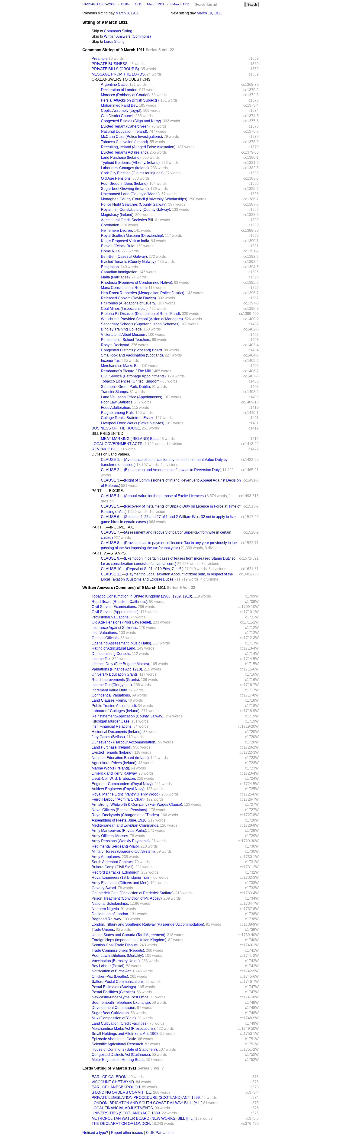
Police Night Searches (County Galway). (134, 204)
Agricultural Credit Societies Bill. (127, 220)
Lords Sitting (114, 41)
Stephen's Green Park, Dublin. (126, 387)
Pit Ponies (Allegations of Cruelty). (129, 303)
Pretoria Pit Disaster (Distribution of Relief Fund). (141, 314)
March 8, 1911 (127, 13)
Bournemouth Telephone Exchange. (121, 1002)
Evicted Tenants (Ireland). (112, 752)
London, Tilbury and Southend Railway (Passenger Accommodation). (148, 924)
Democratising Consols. (111, 654)
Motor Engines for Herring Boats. (118, 1060)
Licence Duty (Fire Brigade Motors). (121, 664)
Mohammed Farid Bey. (119, 105)
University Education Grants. (115, 674)
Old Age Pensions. (116, 178)
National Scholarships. (110, 903)
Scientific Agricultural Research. (118, 1044)
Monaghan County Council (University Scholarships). (144, 199)
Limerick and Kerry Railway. (115, 773)
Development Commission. (114, 1008)
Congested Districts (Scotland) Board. (132, 350)
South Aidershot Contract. (113, 862)
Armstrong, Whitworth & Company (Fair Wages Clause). (137, 804)
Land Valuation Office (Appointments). (132, 397)
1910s (126, 4)
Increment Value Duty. (110, 690)
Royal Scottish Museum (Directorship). (132, 236)
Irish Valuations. (105, 633)
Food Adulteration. (116, 407)
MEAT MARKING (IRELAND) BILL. (130, 439)
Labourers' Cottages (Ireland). (125, 168)
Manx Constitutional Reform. (124, 288)
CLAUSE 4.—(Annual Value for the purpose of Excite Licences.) (153, 496)
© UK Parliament (160, 1133)
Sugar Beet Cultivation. (111, 1013)
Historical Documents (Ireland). (117, 732)
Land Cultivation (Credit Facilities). (120, 1023)
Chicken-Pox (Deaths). (110, 976)
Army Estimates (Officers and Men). (120, 883)
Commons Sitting (118, 31)
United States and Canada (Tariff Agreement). (129, 935)
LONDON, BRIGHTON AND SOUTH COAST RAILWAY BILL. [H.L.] (147, 1103)
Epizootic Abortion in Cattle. (114, 1039)
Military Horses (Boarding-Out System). (124, 851)
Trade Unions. (103, 929)
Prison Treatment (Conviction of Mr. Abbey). (127, 898)
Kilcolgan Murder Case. (111, 721)
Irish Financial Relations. (112, 726)
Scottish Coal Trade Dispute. (115, 945)
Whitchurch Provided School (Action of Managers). (142, 319)
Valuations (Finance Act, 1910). (117, 669)
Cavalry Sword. (104, 888)
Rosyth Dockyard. (115, 345)
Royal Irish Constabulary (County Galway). (136, 209)
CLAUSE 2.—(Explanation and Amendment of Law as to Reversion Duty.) (161, 470)
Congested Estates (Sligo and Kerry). (131, 121)
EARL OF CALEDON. (110, 1077)
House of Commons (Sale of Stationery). (125, 1049)
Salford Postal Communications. (118, 982)
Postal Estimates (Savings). (114, 987)
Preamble (100, 58)
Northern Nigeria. (106, 909)
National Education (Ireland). (124, 131)
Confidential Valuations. (111, 695)
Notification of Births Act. (112, 971)
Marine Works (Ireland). (111, 768)
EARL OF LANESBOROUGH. (116, 1087)
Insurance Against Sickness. (115, 628)
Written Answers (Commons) (127, 36)
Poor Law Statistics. (117, 402)
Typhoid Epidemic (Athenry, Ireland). (131, 163)
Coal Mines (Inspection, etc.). (124, 308)
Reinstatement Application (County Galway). (128, 716)
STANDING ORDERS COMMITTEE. (122, 1092)
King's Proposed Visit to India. (125, 241)
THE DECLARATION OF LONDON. (121, 1124)
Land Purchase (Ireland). (121, 157)
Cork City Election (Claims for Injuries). (132, 173)
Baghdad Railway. (107, 919)
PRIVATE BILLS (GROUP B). (116, 69)
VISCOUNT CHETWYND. (113, 1082)
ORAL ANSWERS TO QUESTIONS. (121, 79)
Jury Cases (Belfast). (109, 737)
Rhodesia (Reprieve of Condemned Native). (137, 282)
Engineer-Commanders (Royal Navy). (123, 784)
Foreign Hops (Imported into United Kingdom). (129, 940)
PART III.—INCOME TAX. (113, 527)
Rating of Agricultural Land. (114, 648)
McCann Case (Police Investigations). (132, 137)
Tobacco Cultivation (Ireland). (125, 142)
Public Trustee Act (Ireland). (114, 706)
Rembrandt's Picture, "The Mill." (127, 371)
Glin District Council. (118, 116)
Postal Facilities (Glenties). (114, 992)
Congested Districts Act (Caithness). (121, 1054)
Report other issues (127, 1133)
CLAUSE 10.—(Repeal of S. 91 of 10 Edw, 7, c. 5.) (142, 569)
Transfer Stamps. (115, 392)
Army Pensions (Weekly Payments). (121, 841)
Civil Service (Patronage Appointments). (134, 376)
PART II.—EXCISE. (108, 491)
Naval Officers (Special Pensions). (120, 810)
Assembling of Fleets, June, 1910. (119, 820)
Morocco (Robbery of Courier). (126, 95)
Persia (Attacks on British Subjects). (130, 100)
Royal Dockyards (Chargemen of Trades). (126, 815)
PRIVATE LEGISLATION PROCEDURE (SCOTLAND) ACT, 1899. (146, 1097)
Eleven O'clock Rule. (118, 246)
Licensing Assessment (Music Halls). (122, 643)
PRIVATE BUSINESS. (110, 64)
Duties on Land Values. (111, 454)
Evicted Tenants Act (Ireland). (125, 152)
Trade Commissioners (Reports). (118, 950)
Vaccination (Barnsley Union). (116, 961)
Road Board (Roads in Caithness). (120, 602)
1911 (139, 4)
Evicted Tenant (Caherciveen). (126, 126)
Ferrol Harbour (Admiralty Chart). (118, 799)
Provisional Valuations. (110, 617)
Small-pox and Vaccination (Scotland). (132, 355)
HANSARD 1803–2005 (99, 4)
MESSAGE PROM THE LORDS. (119, 74)
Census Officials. (105, 638)
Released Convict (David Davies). (129, 298)
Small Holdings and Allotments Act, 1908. (125, 1034)
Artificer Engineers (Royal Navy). (118, 789)
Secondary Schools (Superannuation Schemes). (140, 324)
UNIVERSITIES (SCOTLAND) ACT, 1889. (126, 1113)
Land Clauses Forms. (109, 700)
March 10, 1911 (209, 13)
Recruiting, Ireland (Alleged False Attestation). (138, 147)
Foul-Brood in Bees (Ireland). (124, 183)
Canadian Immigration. (119, 272)
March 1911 (156, 4)
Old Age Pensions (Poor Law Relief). (122, 622)
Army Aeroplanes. (106, 857)
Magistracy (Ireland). (117, 215)
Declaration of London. (119, 90)
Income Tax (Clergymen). (112, 685)
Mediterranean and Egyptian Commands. (125, 825)
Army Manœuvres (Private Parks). (119, 830)
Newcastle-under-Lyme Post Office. (120, 997)
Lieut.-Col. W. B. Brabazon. (114, 778)
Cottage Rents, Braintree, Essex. (127, 418)
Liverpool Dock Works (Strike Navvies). (133, 423)
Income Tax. (111, 361)
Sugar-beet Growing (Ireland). (125, 189)
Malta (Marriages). (116, 277)
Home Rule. (111, 251)
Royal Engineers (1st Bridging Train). (122, 877)
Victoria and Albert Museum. (124, 335)
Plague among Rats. (118, 413)
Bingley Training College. (122, 329)
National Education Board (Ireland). (121, 758)
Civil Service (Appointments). (115, 612)
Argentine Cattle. (115, 84)
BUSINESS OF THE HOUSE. (116, 428)
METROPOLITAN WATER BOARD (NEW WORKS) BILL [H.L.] (143, 1118)
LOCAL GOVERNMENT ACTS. (117, 444)
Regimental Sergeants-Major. (116, 846)
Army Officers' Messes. (110, 836)
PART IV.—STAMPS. (109, 553)
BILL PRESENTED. (108, 434)
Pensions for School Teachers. (126, 340)
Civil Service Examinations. (114, 607)
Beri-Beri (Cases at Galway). (124, 256)
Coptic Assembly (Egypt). (121, 110)
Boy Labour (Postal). (108, 966)
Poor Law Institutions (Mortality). (118, 955)
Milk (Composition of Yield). (114, 1018)
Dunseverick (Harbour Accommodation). (124, 742)
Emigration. (110, 267)
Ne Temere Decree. (117, 230)
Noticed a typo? (95, 1133)
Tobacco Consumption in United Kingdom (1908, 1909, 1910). (142, 596)
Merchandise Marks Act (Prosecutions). (124, 1028)
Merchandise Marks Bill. (120, 366)
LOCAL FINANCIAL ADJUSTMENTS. (123, 1108)
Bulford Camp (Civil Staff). (113, 867)
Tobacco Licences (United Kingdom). (131, 381)
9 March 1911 (180, 4)
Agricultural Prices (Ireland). (114, 763)
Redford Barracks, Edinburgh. (116, 872)
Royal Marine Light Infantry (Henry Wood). (126, 794)
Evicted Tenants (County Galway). (129, 262)
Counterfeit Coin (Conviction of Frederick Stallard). (133, 893)
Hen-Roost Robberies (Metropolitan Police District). (143, 293)
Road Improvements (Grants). (116, 680)
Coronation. (110, 225)
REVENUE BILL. (106, 449)
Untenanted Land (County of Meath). (131, 194)
